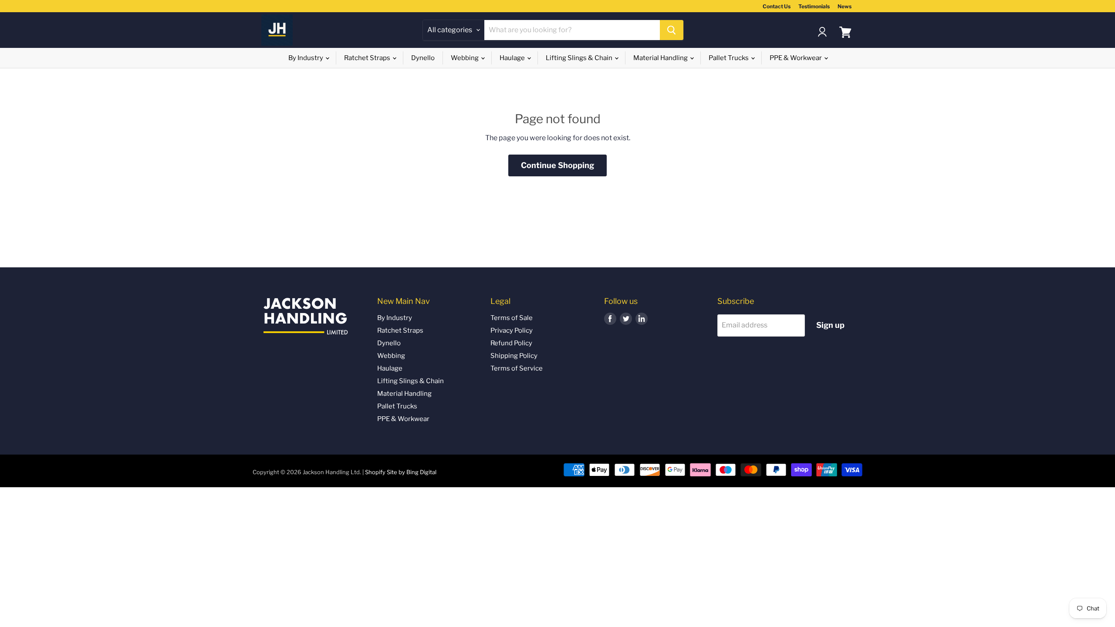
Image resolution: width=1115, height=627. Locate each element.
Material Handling (661, 58)
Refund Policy (511, 343)
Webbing (465, 58)
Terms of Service (516, 368)
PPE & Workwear (796, 58)
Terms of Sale (511, 318)
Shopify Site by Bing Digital (400, 472)
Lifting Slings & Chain (580, 58)
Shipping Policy (513, 356)
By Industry (306, 58)
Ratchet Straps (368, 58)
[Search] (671, 30)
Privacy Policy (511, 330)
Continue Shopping (557, 165)
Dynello (423, 58)
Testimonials (814, 6)
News (844, 6)
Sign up (830, 325)
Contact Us (777, 6)
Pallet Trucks (729, 58)
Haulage (513, 58)
